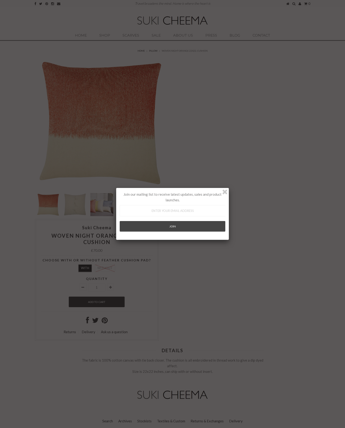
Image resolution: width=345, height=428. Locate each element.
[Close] (224, 191)
